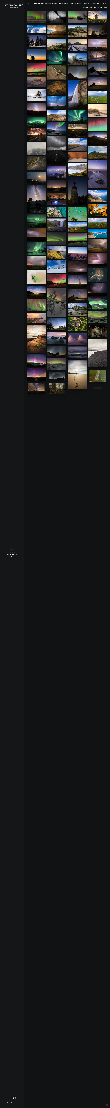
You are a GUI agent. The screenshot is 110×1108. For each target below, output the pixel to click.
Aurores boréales (63, 3)
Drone (71, 3)
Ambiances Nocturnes (51, 3)
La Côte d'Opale (95, 3)
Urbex (105, 7)
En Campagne (79, 3)
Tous (28, 3)
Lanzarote (103, 3)
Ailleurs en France (39, 3)
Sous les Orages (98, 7)
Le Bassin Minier (87, 7)
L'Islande (86, 3)
